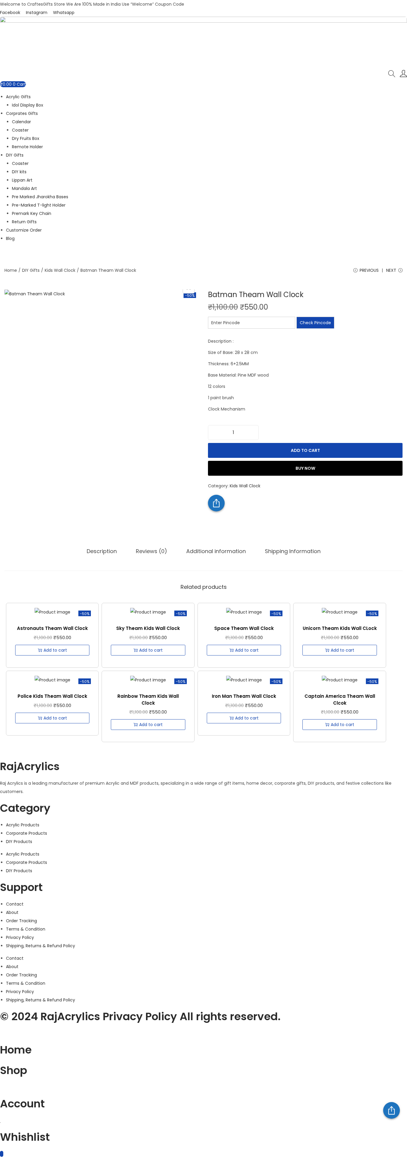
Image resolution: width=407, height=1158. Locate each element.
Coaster (20, 130)
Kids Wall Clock (60, 270)
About (12, 912)
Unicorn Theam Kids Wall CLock (340, 628)
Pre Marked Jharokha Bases (40, 197)
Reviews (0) (151, 551)
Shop (13, 1070)
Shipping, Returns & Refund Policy (40, 946)
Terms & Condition (25, 929)
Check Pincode (315, 323)
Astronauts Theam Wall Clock (52, 628)
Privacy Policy (20, 937)
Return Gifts (24, 222)
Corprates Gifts (22, 113)
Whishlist (25, 1137)
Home (10, 270)
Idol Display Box (27, 105)
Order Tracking (21, 921)
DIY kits (19, 172)
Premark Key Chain (31, 213)
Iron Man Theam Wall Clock (244, 696)
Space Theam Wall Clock (244, 628)
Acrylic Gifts (18, 97)
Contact (15, 904)
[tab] (102, 551)
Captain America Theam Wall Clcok (340, 699)
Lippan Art (22, 180)
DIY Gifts (15, 155)
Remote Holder (27, 147)
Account (22, 1103)
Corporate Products (26, 833)
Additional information (216, 551)
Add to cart (305, 450)
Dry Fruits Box (25, 138)
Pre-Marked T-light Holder (39, 205)
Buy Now (305, 468)
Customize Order (24, 230)
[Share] (391, 1110)
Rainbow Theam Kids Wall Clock (148, 699)
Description (102, 551)
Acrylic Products (22, 825)
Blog (10, 238)
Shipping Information (293, 551)
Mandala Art (24, 188)
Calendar (21, 122)
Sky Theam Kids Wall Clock (148, 628)
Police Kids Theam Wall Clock (52, 696)
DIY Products (19, 842)
